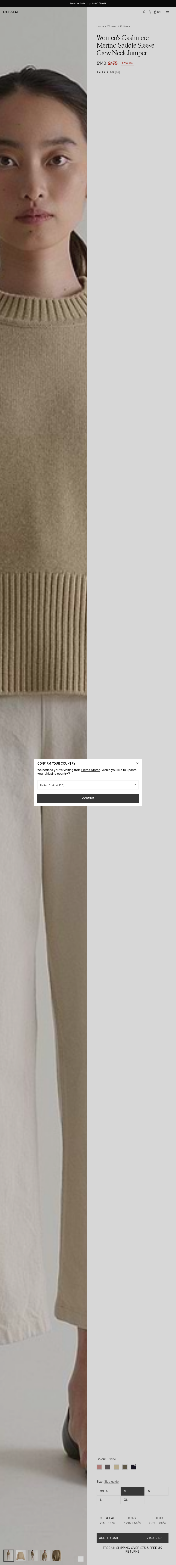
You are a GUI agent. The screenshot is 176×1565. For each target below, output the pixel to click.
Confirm (88, 798)
